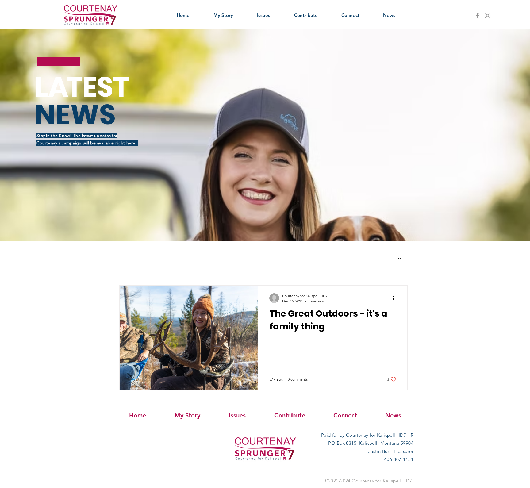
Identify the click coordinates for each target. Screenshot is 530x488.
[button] (400, 258)
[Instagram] (487, 15)
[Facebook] (478, 15)
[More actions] (395, 298)
